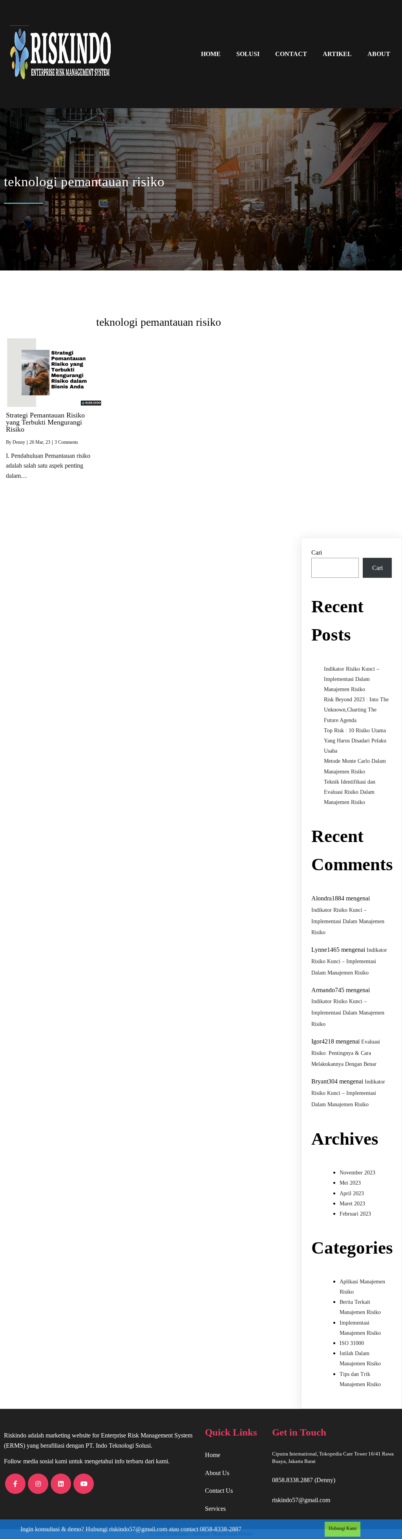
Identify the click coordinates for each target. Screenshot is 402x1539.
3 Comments (66, 442)
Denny (19, 442)
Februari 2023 (355, 1214)
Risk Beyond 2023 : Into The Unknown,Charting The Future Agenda (356, 710)
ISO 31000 (352, 1343)
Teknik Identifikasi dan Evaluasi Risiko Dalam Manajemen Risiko (349, 792)
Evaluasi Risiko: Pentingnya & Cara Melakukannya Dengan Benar (345, 1053)
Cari (316, 552)
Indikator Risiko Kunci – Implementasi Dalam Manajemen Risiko (351, 679)
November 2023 (357, 1173)
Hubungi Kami (342, 1528)
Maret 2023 (352, 1204)
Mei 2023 (350, 1183)
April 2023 (352, 1193)
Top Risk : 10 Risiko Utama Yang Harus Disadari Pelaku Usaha (355, 741)
